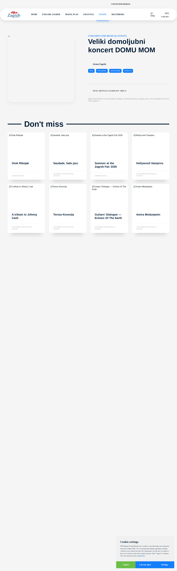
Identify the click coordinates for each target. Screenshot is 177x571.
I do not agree (145, 565)
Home (34, 14)
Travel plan (71, 14)
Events (102, 14)
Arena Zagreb (99, 64)
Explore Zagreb (51, 14)
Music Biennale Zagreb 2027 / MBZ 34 (109, 91)
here (143, 556)
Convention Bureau (120, 4)
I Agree (126, 565)
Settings (164, 565)
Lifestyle (88, 14)
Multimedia (117, 14)
